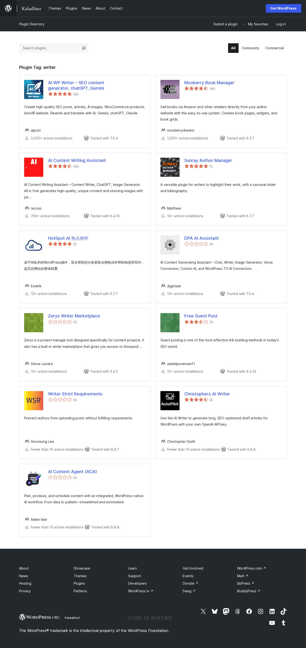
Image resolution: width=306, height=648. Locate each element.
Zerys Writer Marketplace (74, 315)
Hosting (25, 583)
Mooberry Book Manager (209, 82)
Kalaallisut (72, 618)
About (24, 568)
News (23, 576)
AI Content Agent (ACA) (72, 471)
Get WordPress (283, 8)
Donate (190, 583)
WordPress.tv (140, 591)
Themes (80, 576)
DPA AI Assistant (201, 238)
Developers (137, 583)
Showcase (82, 568)
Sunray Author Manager (208, 160)
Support (134, 576)
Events (188, 576)
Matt (242, 576)
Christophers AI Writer (207, 393)
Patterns (80, 591)
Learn (132, 568)
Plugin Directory (31, 24)
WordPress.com (251, 568)
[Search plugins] (84, 48)
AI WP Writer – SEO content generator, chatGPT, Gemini (76, 85)
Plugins (79, 583)
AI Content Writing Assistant (77, 160)
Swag (189, 591)
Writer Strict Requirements (75, 393)
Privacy (25, 591)
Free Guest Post (201, 315)
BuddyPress (248, 591)
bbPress (245, 583)
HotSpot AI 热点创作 (68, 238)
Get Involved (193, 568)
